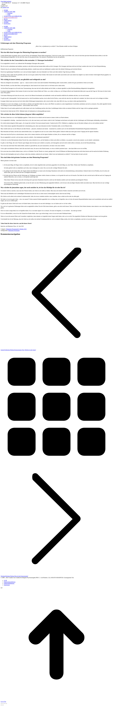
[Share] (3, 703)
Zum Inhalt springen (6, 1)
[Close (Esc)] (1, 703)
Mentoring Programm (11, 229)
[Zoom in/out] (6, 703)
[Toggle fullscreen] (4, 703)
